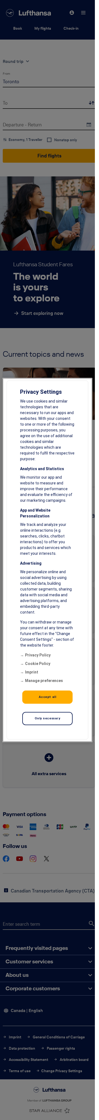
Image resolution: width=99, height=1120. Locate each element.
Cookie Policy (37, 663)
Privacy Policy (38, 655)
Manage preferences (44, 680)
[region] (47, 560)
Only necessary (48, 718)
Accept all (47, 697)
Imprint (31, 672)
